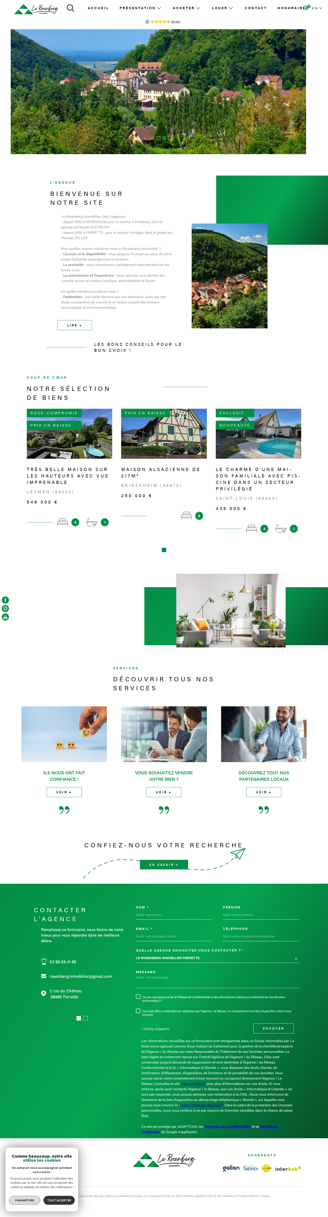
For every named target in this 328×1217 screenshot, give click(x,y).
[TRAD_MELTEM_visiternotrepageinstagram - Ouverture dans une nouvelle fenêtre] (5, 608)
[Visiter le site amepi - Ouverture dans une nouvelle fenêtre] (250, 1168)
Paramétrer (24, 1200)
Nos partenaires (226, 1196)
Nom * (142, 907)
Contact (256, 7)
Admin (210, 1196)
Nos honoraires (153, 1196)
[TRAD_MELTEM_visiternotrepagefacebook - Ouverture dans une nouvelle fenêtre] (5, 599)
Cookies (265, 1195)
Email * (144, 928)
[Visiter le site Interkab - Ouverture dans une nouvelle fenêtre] (288, 1168)
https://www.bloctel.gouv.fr (202, 1104)
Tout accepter (59, 1200)
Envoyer (273, 1028)
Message (146, 971)
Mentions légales (193, 1196)
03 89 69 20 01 (63, 962)
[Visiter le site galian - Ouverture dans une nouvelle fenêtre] (231, 1168)
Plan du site (172, 1196)
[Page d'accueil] (36, 9)
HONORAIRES (293, 7)
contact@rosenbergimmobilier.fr (80, 976)
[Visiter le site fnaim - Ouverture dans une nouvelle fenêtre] (266, 1168)
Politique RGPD (248, 1196)
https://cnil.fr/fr (193, 1083)
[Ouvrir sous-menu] (159, 7)
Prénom (232, 907)
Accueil (98, 7)
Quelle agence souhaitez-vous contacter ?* (189, 950)
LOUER (220, 7)
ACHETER (184, 7)
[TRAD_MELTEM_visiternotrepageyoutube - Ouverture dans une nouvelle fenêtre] (5, 617)
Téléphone (235, 928)
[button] (158, 138)
